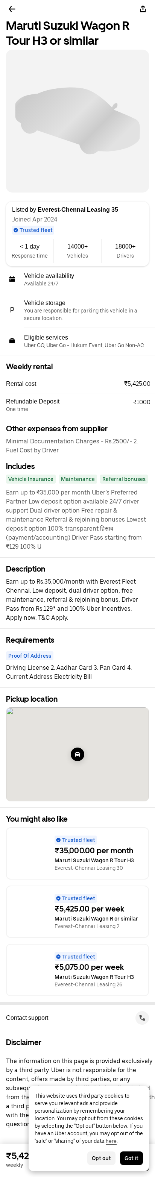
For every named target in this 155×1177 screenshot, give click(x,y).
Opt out (101, 1158)
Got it (131, 1158)
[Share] (143, 9)
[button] (80, 384)
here (111, 1141)
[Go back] (12, 9)
